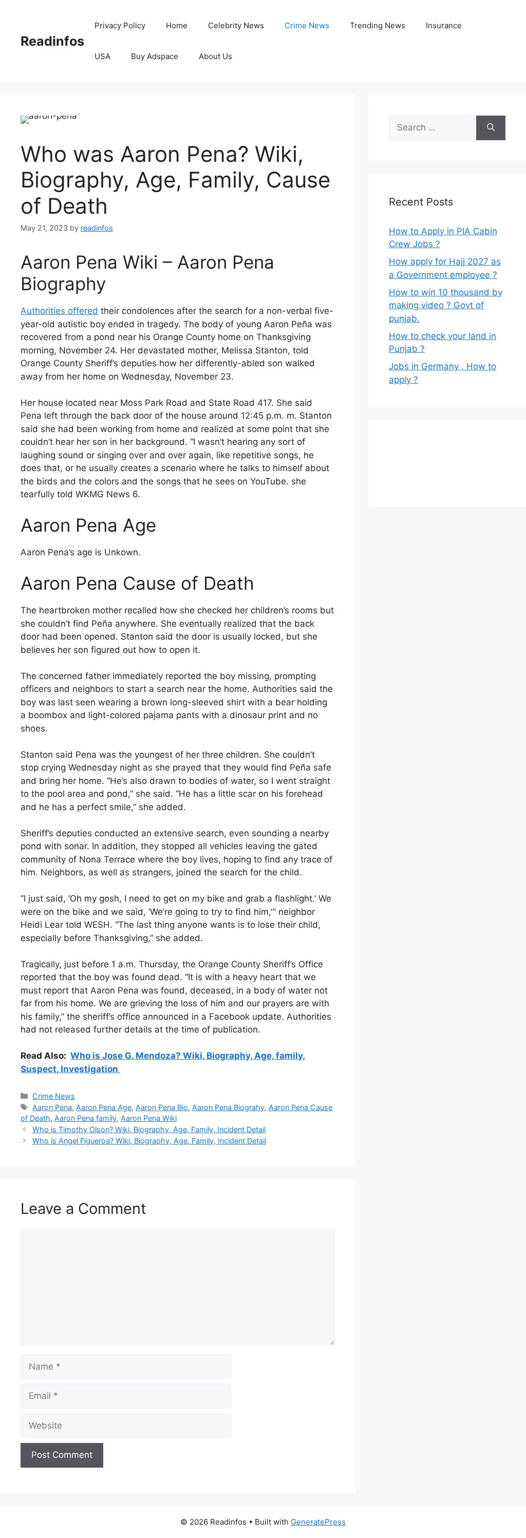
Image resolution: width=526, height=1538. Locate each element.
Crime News (307, 25)
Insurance (444, 25)
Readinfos (52, 41)
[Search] (490, 128)
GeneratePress (318, 1522)
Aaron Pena (52, 1107)
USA (102, 56)
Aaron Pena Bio (162, 1107)
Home (176, 25)
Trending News (377, 25)
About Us (215, 56)
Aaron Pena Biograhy (228, 1107)
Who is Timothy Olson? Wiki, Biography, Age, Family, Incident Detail (149, 1129)
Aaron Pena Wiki (149, 1118)
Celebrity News (236, 25)
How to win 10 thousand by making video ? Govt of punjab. (445, 305)
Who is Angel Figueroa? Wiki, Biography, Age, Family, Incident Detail (149, 1140)
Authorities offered (59, 311)
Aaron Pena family (85, 1118)
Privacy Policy (120, 25)
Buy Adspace (154, 56)
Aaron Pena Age (104, 1107)
